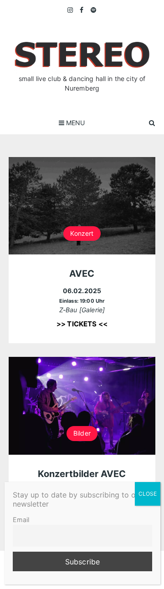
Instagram (70, 10)
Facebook (82, 10)
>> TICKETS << (82, 324)
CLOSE (147, 493)
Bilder (82, 433)
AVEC (81, 273)
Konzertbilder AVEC (82, 473)
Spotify (94, 10)
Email (21, 519)
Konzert (81, 233)
